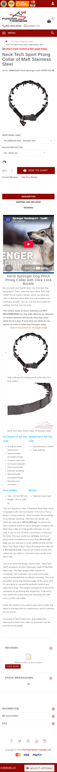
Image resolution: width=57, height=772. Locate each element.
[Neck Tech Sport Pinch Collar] (30, 406)
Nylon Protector (12, 147)
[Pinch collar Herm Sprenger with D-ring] (30, 352)
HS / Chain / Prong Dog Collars (22, 41)
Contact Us (33, 25)
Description (28, 196)
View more (13, 666)
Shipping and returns (28, 202)
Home (6, 41)
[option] (28, 103)
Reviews (28, 207)
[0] (49, 22)
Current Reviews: (10, 177)
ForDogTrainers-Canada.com (37, 749)
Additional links (11, 135)
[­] (52, 33)
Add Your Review (29, 177)
